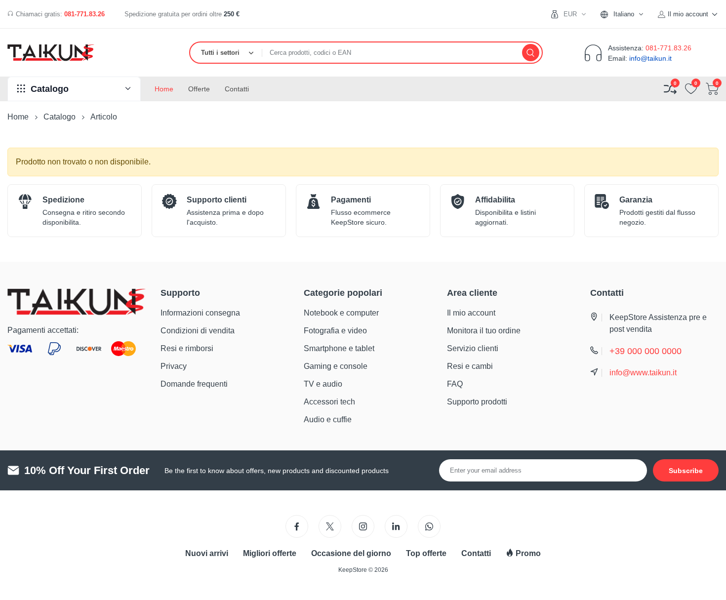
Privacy (174, 366)
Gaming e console (335, 366)
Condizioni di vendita (198, 330)
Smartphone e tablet (339, 348)
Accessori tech (329, 402)
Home (18, 117)
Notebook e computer (341, 313)
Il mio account (471, 313)
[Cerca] (530, 52)
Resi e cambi (470, 366)
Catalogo (59, 117)
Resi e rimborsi (187, 348)
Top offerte (426, 553)
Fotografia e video (335, 330)
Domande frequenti (194, 384)
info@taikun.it (650, 58)
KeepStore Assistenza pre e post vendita (658, 323)
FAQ (455, 384)
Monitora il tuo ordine (484, 330)
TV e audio (323, 384)
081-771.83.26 (84, 14)
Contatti (476, 553)
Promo (527, 553)
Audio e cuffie (328, 419)
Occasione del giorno (351, 553)
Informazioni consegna (200, 313)
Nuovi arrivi (206, 553)
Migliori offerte (269, 553)
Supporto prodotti (477, 402)
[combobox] (626, 14)
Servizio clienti (472, 348)
